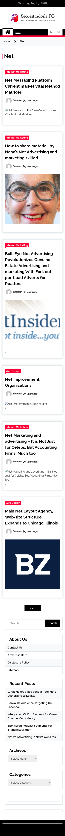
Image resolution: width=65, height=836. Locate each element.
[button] (51, 32)
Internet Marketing (17, 71)
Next (33, 608)
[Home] (7, 32)
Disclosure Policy (19, 662)
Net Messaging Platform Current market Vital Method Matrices (32, 86)
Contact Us (15, 647)
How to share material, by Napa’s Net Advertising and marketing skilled (31, 152)
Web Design (13, 371)
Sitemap (13, 670)
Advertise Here (17, 655)
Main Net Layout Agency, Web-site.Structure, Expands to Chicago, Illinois (31, 517)
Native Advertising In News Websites (32, 737)
